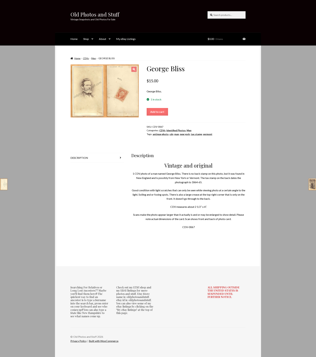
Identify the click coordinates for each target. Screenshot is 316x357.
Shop (86, 38)
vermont (207, 134)
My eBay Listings (126, 38)
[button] (134, 69)
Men (93, 58)
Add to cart (157, 111)
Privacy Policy (78, 340)
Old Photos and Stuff (94, 14)
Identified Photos (176, 130)
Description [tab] (79, 157)
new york (185, 134)
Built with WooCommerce (103, 340)
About (102, 38)
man (176, 134)
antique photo (161, 134)
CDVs (86, 58)
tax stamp (196, 134)
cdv (171, 134)
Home (74, 38)
